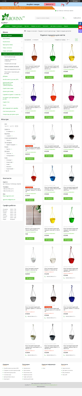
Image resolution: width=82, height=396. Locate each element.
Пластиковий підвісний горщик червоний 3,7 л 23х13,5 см (71, 270)
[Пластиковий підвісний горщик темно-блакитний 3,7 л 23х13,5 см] (53, 174)
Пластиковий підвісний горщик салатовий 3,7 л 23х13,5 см (51, 67)
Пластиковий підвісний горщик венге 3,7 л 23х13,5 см (52, 310)
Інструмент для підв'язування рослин (11, 98)
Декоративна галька (9, 377)
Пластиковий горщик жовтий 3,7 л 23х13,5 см (71, 66)
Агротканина (6, 38)
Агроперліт (7, 379)
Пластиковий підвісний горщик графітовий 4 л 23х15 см (71, 189)
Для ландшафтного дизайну (10, 108)
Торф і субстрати (7, 51)
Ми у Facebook (66, 372)
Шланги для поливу (8, 91)
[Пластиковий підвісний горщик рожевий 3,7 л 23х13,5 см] (72, 92)
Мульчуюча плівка (8, 44)
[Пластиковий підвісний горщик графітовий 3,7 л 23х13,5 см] (53, 332)
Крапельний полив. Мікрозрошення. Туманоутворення (8, 84)
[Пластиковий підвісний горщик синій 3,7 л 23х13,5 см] (72, 293)
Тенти (4, 105)
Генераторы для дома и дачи (11, 114)
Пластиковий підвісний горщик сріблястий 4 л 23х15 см (71, 347)
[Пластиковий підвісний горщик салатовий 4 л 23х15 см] (72, 215)
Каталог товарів (7, 35)
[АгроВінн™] (13, 17)
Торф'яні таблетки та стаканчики (10, 60)
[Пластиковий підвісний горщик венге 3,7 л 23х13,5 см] (53, 293)
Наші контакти (66, 368)
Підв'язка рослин (28, 374)
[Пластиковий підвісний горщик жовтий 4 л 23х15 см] (53, 215)
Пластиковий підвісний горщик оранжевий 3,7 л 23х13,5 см (51, 107)
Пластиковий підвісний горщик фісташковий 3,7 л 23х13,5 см (33, 347)
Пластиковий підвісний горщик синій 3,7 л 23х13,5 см (71, 308)
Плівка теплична (7, 48)
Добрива (5, 76)
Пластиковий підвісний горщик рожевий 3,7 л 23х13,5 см (71, 107)
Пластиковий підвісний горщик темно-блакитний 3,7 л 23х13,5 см (52, 189)
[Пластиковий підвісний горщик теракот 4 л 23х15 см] (34, 174)
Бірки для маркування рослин (12, 69)
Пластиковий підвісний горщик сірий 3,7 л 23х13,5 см (33, 308)
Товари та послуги (17, 26)
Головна (7, 26)
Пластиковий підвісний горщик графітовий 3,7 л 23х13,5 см (51, 347)
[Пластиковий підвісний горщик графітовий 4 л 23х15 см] (72, 174)
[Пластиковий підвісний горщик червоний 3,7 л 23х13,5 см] (72, 255)
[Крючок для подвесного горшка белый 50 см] (34, 215)
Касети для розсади (9, 56)
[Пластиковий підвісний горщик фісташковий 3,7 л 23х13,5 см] (34, 332)
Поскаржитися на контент (37, 385)
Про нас (26, 26)
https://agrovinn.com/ (8, 196)
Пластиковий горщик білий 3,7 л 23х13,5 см (51, 269)
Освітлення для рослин (9, 111)
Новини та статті (36, 26)
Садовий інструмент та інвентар (11, 94)
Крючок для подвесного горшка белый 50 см (32, 229)
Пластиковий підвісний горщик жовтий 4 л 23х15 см (52, 230)
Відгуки (66, 26)
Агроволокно (6, 41)
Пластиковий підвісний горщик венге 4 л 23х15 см (71, 146)
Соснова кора (7, 374)
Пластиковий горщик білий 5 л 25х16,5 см (32, 269)
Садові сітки (6, 102)
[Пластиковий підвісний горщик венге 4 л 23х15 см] (72, 132)
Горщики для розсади (10, 63)
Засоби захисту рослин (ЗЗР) (10, 79)
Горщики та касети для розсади (11, 54)
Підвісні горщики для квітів (11, 66)
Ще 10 (7, 171)
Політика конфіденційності (50, 385)
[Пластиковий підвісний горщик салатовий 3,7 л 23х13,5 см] (53, 53)
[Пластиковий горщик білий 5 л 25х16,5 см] (34, 255)
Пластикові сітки (28, 372)
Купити (31, 77)
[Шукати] (63, 18)
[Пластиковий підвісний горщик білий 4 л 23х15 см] (53, 132)
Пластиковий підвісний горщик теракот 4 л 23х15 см (33, 190)
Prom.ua (49, 383)
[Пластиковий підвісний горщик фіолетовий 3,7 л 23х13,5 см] (34, 92)
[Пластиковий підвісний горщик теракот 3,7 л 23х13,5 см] (34, 53)
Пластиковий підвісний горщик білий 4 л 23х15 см (52, 146)
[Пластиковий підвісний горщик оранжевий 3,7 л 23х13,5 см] (53, 92)
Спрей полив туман (8, 88)
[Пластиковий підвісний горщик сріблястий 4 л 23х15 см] (72, 332)
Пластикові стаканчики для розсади (11, 72)
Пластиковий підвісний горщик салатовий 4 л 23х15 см (71, 230)
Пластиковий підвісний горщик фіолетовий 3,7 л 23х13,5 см (33, 107)
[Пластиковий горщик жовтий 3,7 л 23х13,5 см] (72, 53)
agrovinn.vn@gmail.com (9, 199)
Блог (44, 368)
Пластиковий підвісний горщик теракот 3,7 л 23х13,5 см (32, 67)
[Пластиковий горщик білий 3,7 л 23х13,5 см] (53, 255)
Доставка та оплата (56, 26)
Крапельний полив (28, 379)
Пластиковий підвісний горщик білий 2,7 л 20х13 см (32, 149)
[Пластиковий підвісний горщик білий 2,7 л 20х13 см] (34, 132)
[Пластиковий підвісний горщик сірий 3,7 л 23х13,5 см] (34, 293)
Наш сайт (64, 374)
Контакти (45, 26)
